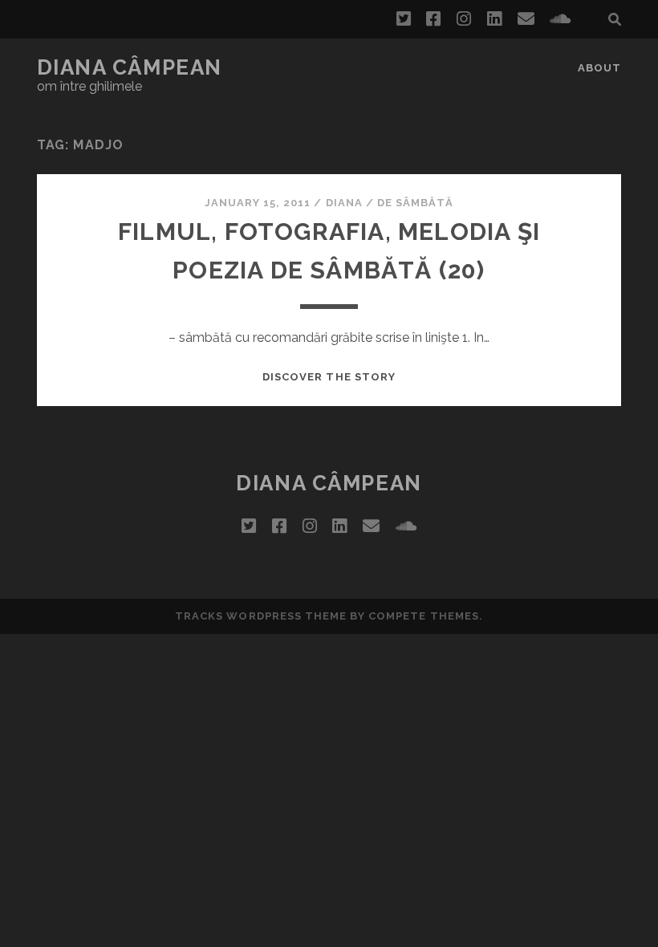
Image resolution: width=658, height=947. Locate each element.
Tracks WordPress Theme (261, 616)
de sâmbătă (415, 203)
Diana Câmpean (129, 67)
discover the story (329, 377)
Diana (344, 203)
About (599, 68)
